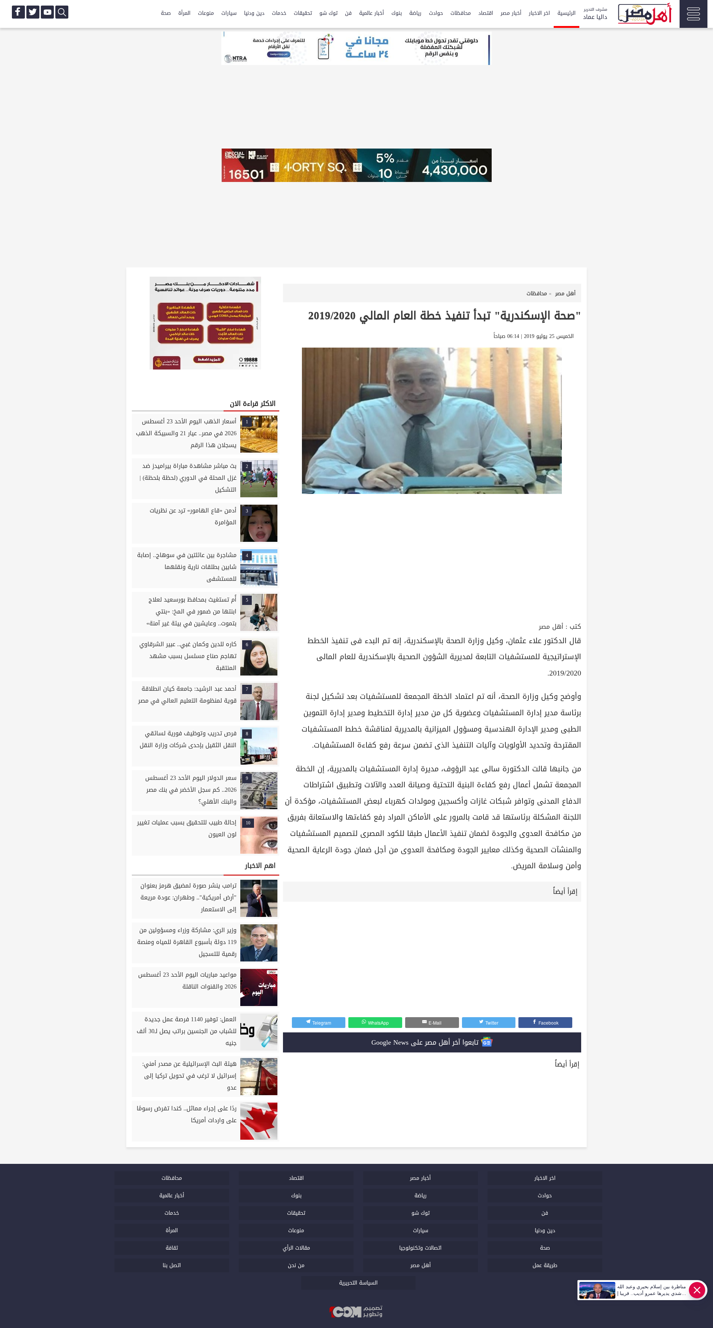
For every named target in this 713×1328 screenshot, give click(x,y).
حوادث (436, 13)
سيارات (229, 13)
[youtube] (47, 12)
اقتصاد (485, 13)
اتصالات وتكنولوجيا (420, 1248)
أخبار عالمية (371, 13)
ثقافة (172, 1248)
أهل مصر (551, 627)
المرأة (184, 13)
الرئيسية (566, 13)
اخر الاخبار (539, 13)
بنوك (396, 13)
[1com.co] (356, 1312)
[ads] (356, 49)
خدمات (279, 13)
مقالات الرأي (296, 1248)
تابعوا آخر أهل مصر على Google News (426, 1042)
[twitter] (32, 12)
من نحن (296, 1265)
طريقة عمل (545, 1265)
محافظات (460, 13)
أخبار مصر (511, 13)
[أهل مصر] (644, 15)
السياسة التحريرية (358, 1283)
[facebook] (18, 12)
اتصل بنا (172, 1265)
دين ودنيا (254, 13)
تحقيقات (303, 13)
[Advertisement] (432, 565)
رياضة (415, 13)
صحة (166, 13)
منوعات (206, 13)
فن (348, 13)
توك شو (328, 13)
